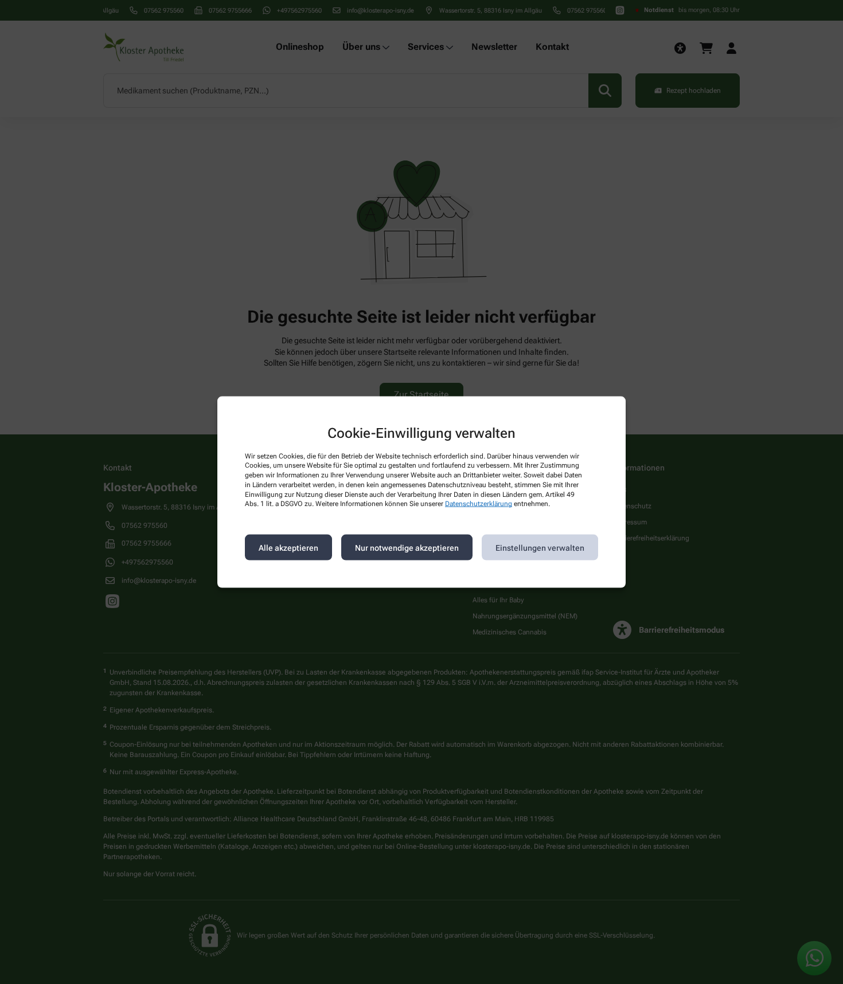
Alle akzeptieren (288, 547)
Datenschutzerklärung (478, 504)
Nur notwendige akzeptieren (407, 547)
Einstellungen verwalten (539, 547)
